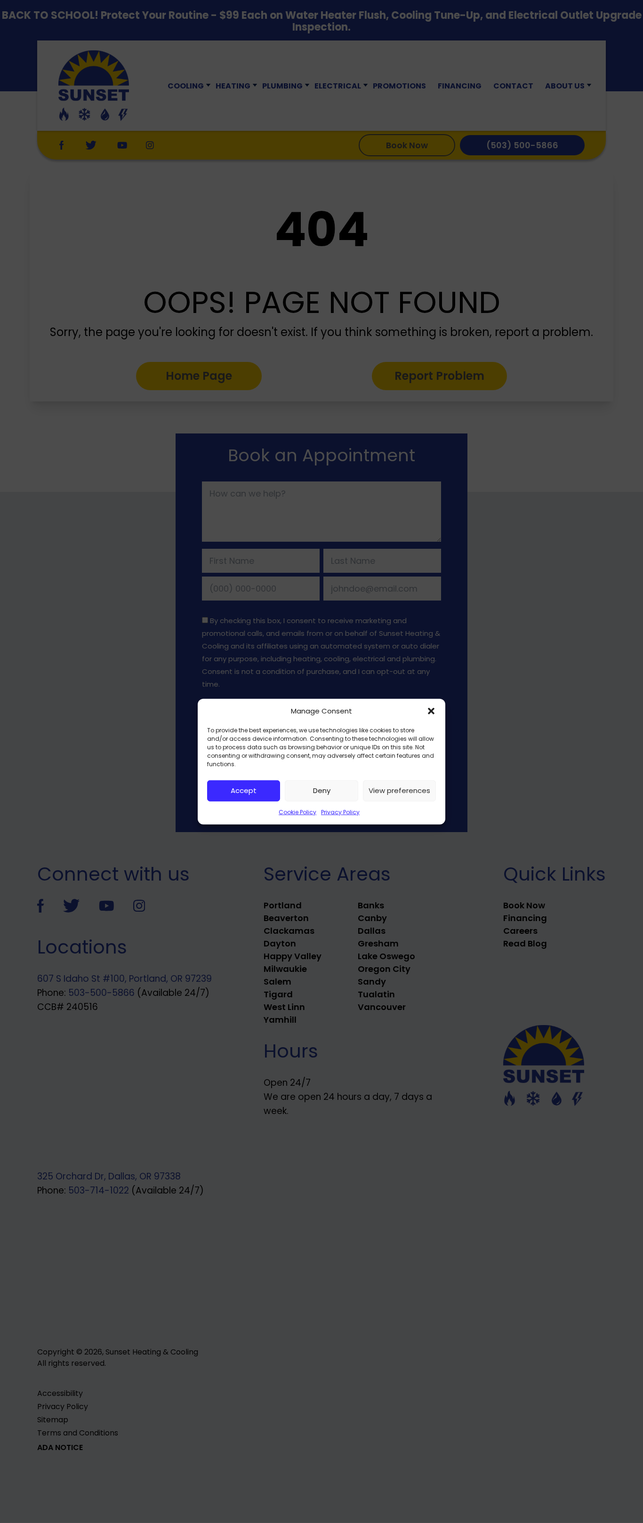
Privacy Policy (340, 812)
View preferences (399, 790)
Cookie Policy (297, 812)
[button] (431, 711)
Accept (244, 790)
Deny (321, 790)
